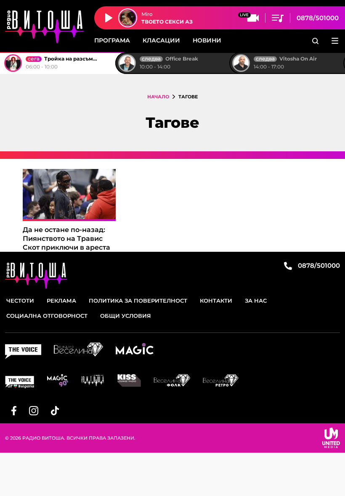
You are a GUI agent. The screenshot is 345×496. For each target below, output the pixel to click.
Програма (112, 40)
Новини (207, 40)
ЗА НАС (256, 300)
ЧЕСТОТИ (20, 300)
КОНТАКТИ (216, 300)
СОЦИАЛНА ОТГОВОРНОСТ (47, 315)
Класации (161, 40)
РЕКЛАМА (61, 300)
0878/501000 (318, 18)
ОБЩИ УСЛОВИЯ (125, 315)
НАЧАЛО (158, 97)
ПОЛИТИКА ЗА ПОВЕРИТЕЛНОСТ (138, 300)
